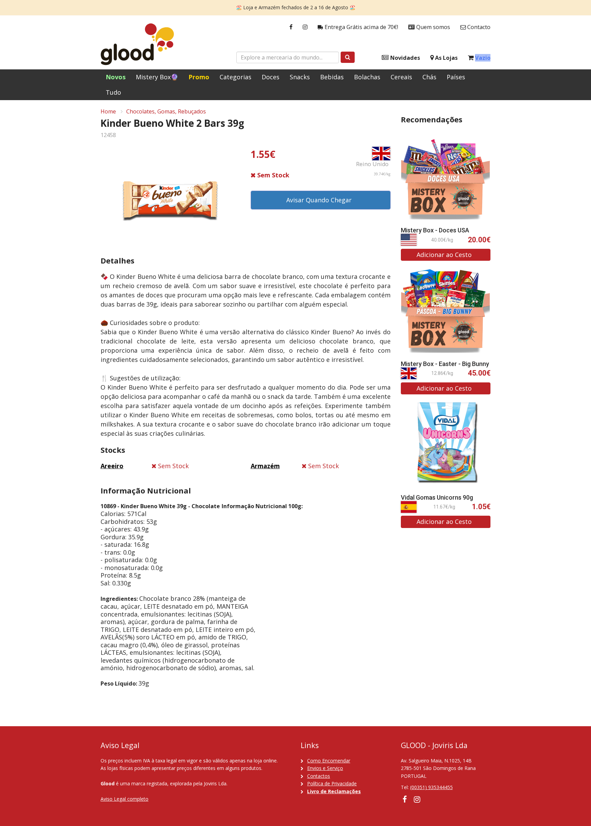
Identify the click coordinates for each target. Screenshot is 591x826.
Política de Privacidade (332, 783)
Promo (198, 77)
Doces (270, 77)
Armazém (265, 466)
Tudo (113, 92)
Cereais (401, 77)
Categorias (235, 77)
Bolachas (367, 77)
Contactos (318, 776)
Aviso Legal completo (124, 799)
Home (108, 111)
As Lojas (446, 58)
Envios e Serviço (325, 768)
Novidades (404, 58)
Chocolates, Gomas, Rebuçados (166, 111)
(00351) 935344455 (431, 787)
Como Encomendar (328, 760)
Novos (116, 77)
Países (456, 77)
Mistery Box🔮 (157, 77)
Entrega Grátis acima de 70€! (360, 27)
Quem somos (432, 27)
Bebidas (332, 77)
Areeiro (112, 466)
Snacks (300, 77)
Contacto (478, 27)
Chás (429, 77)
